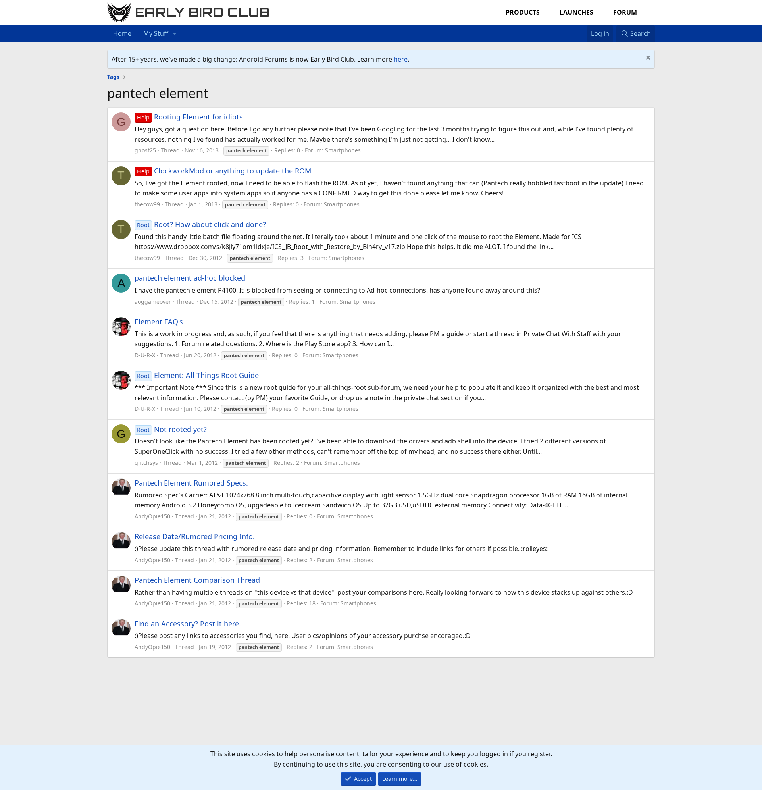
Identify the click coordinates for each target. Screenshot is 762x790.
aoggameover (153, 301)
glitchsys (146, 462)
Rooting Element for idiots (190, 116)
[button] (175, 33)
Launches (576, 12)
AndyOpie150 (152, 516)
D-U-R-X (145, 355)
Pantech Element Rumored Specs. (191, 482)
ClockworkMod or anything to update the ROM (224, 170)
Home (122, 33)
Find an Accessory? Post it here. (188, 623)
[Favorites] (583, 28)
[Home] (575, 28)
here (401, 59)
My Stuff (155, 33)
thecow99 (147, 204)
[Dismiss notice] (647, 58)
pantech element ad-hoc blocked (190, 278)
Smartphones (343, 150)
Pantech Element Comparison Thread (197, 580)
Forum (625, 12)
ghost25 (145, 150)
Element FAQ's (159, 321)
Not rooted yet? (172, 429)
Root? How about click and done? (201, 224)
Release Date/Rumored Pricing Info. (195, 536)
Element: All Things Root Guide (198, 375)
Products (523, 12)
